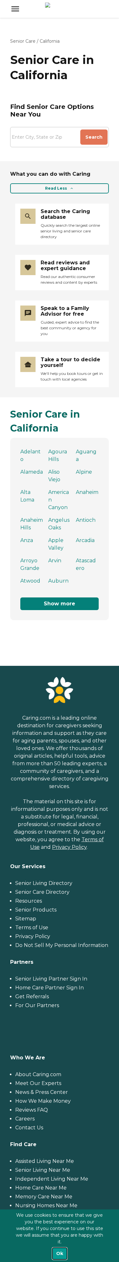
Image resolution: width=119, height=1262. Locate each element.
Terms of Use (31, 927)
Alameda (31, 472)
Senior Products (35, 910)
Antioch (86, 520)
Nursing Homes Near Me (46, 1205)
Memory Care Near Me (43, 1197)
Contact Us (29, 1128)
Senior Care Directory (42, 892)
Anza (26, 540)
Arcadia (85, 540)
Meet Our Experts (38, 1083)
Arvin (54, 561)
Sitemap (25, 919)
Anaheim (87, 492)
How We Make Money (43, 1101)
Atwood (30, 581)
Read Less (56, 188)
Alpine (84, 472)
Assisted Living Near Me (44, 1161)
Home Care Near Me (41, 1188)
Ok (59, 1253)
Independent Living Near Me (51, 1179)
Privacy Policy (69, 847)
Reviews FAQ (31, 1110)
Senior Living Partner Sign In (51, 979)
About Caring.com (38, 1074)
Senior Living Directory (43, 883)
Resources (28, 901)
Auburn (58, 581)
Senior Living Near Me (42, 1170)
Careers (25, 1119)
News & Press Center (41, 1092)
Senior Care (23, 41)
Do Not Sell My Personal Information (61, 945)
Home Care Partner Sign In (49, 988)
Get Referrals (32, 997)
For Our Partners (37, 1005)
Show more (59, 604)
